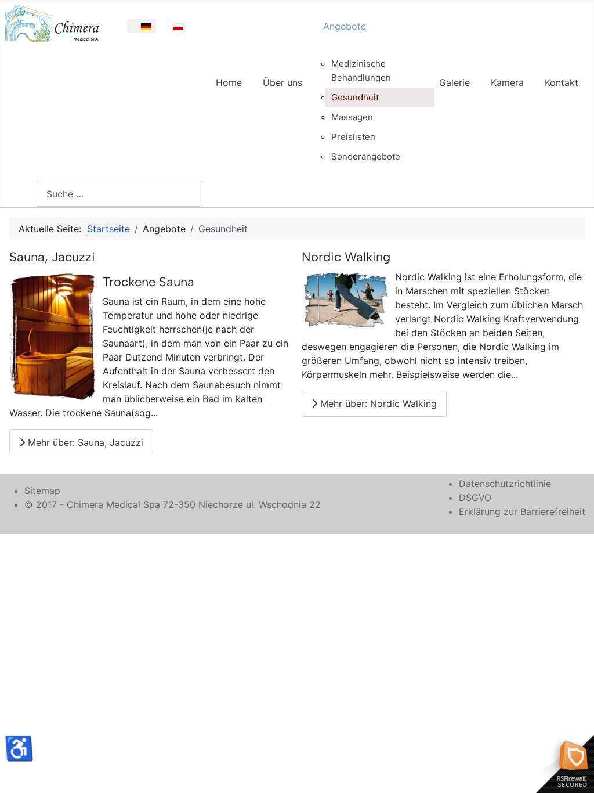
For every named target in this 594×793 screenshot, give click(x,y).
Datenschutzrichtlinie (505, 483)
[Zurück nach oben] (574, 771)
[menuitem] (228, 92)
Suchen (21, 194)
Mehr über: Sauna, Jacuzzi (84, 442)
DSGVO (475, 497)
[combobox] (119, 194)
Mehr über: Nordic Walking (377, 403)
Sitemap (42, 490)
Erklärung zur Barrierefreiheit (522, 511)
